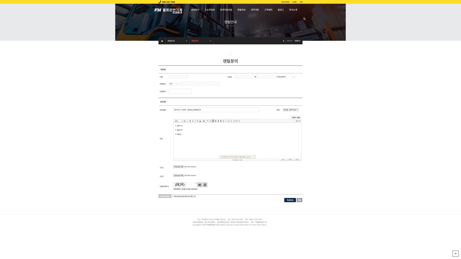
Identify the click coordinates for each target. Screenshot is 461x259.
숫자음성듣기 (199, 184)
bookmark (286, 2)
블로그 (281, 9)
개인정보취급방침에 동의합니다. (185, 196)
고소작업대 (210, 9)
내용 (161, 138)
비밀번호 (163, 91)
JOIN (301, 2)
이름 (161, 77)
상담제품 (163, 110)
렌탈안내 (241, 9)
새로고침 (205, 184)
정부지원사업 (226, 9)
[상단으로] (456, 254)
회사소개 (293, 9)
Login (295, 2)
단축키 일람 (296, 117)
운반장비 (195, 9)
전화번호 (163, 84)
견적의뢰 (255, 9)
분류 (278, 110)
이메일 (229, 77)
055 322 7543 (168, 1)
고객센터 (268, 9)
